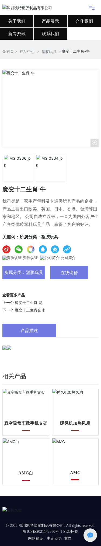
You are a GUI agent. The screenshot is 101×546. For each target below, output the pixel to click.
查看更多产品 (13, 295)
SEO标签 (70, 532)
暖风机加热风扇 (75, 423)
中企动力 (54, 539)
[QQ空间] (55, 249)
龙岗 (68, 539)
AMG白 (25, 473)
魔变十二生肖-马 (29, 303)
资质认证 (30, 258)
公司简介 (68, 258)
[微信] (19, 249)
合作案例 (84, 21)
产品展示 (50, 21)
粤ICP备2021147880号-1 (42, 532)
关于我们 (16, 21)
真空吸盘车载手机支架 (25, 423)
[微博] (6, 249)
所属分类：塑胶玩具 (23, 272)
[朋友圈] (31, 249)
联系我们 (50, 33)
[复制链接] (67, 249)
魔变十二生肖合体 (30, 310)
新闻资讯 (16, 33)
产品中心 (27, 51)
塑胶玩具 (49, 51)
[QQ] (43, 249)
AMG (75, 472)
